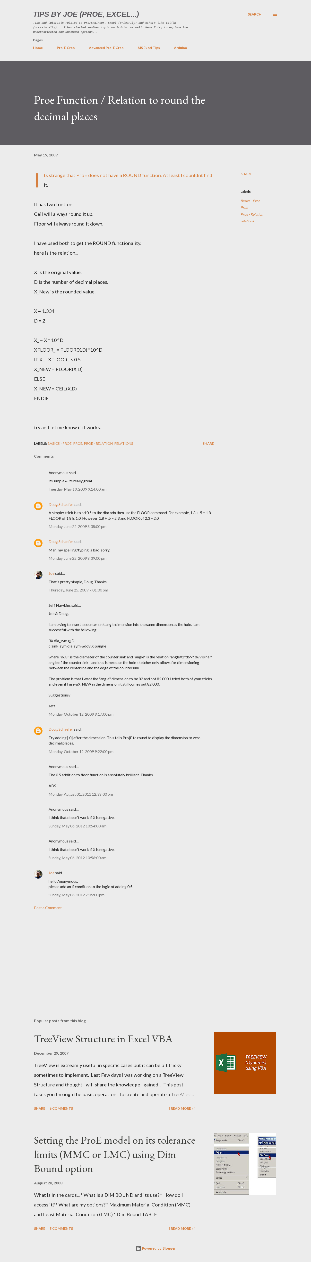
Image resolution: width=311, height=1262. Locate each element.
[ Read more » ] (182, 1108)
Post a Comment (48, 907)
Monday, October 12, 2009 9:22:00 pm (81, 751)
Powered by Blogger (158, 1248)
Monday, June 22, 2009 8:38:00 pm (77, 526)
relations (247, 221)
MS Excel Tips (149, 48)
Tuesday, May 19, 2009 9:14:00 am (77, 489)
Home (38, 48)
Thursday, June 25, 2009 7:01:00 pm (78, 590)
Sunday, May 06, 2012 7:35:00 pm (76, 894)
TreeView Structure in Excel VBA (103, 1038)
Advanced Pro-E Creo (106, 48)
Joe (51, 573)
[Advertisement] (116, 958)
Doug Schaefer (61, 504)
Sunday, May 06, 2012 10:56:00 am (77, 857)
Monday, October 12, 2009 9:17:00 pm (81, 714)
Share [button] (246, 174)
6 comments (61, 1108)
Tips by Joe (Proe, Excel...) (86, 14)
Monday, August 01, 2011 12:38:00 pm (81, 794)
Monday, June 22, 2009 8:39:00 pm (77, 558)
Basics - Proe (250, 201)
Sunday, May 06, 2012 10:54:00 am (77, 826)
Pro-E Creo (66, 48)
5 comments (61, 1228)
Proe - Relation (252, 214)
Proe (244, 207)
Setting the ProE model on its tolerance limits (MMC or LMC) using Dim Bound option (114, 1154)
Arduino (180, 48)
